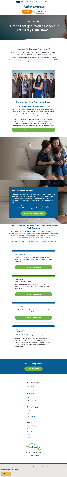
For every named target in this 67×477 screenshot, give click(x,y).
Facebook (33, 400)
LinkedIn (32, 397)
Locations (30, 410)
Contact (29, 413)
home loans (12, 59)
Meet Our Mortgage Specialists (33, 130)
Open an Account (32, 426)
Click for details (13, 469)
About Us (29, 432)
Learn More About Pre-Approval (33, 213)
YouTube (33, 393)
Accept (6, 474)
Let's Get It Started (33, 368)
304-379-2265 (31, 416)
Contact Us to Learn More (38, 268)
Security (29, 437)
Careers (29, 434)
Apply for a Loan (31, 429)
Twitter (32, 386)
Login (27, 11)
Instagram (33, 390)
